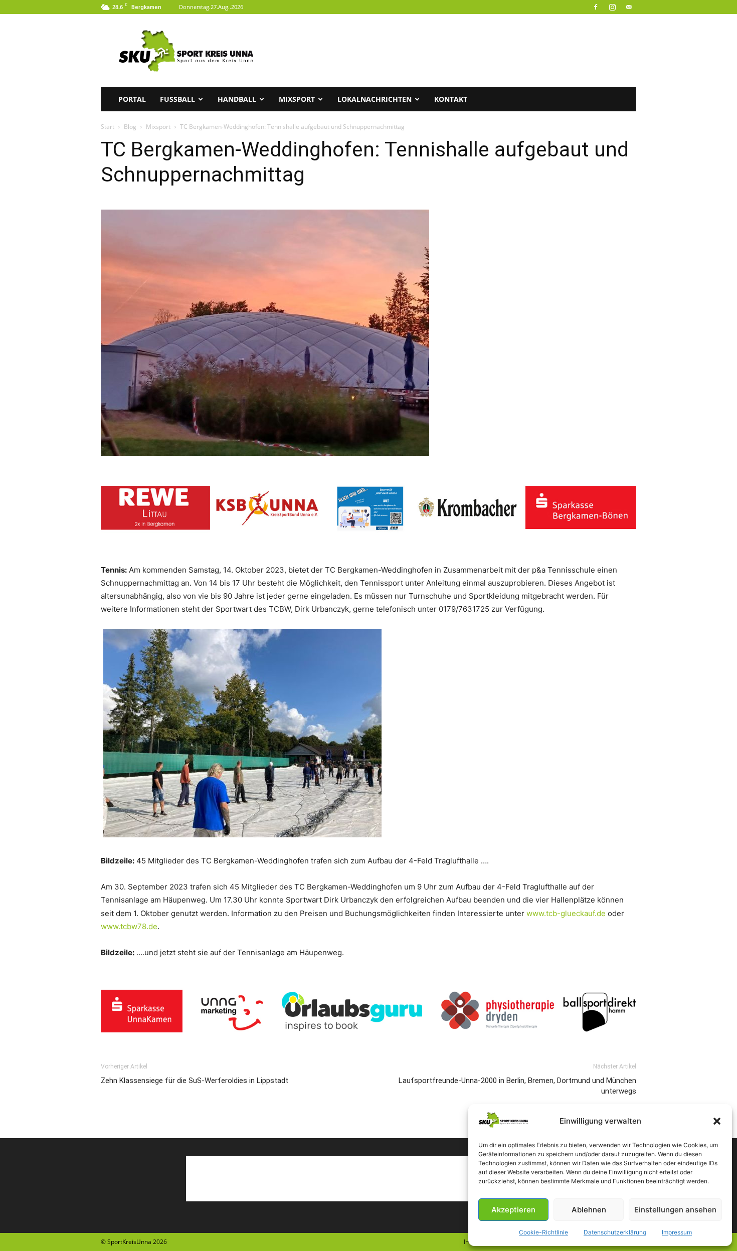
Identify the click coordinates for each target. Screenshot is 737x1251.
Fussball (177, 99)
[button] (717, 1121)
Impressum (677, 1232)
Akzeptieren (513, 1209)
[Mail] (628, 7)
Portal (132, 99)
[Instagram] (612, 7)
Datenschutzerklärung (615, 1232)
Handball (237, 99)
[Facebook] (595, 7)
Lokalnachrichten (374, 99)
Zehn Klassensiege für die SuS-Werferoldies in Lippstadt (194, 1080)
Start (107, 126)
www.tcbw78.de (129, 926)
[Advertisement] (453, 50)
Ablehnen (589, 1209)
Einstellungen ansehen (675, 1209)
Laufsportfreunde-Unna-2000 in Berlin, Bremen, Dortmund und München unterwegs (517, 1086)
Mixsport (297, 99)
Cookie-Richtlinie (543, 1232)
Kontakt (450, 99)
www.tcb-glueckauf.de (566, 913)
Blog (130, 126)
